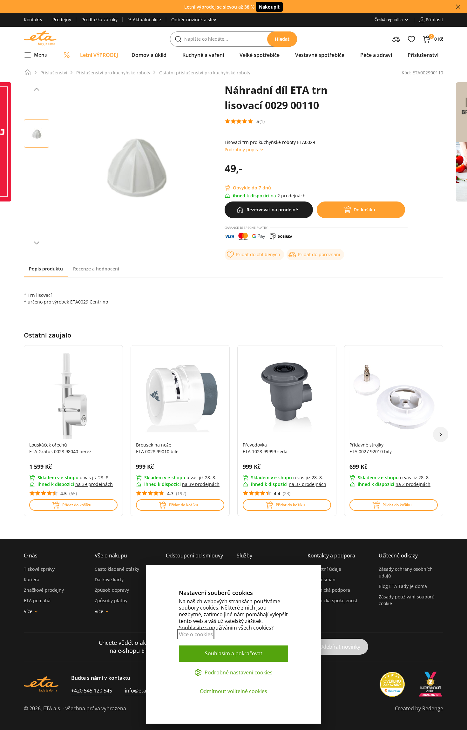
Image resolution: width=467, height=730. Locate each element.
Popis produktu (46, 269)
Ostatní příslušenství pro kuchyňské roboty (204, 73)
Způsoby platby (111, 600)
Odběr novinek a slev (193, 20)
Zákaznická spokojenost (332, 600)
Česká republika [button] (389, 19)
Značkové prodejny (44, 590)
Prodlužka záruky (99, 20)
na (94, 484)
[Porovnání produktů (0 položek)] (396, 39)
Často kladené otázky (117, 569)
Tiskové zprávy (39, 569)
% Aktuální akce (144, 20)
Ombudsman (321, 579)
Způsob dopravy (112, 590)
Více (28, 611)
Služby (244, 555)
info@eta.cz (138, 690)
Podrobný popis (241, 150)
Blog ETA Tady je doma (403, 586)
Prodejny (61, 20)
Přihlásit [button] (434, 20)
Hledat (282, 39)
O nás (30, 555)
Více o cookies (196, 634)
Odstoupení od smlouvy (194, 555)
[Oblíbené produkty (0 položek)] (411, 39)
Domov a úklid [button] (149, 54)
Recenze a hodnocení (96, 269)
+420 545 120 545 (91, 690)
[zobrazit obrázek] (36, 89)
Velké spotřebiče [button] (260, 54)
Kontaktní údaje (324, 569)
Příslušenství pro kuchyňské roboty (113, 73)
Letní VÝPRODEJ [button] (99, 54)
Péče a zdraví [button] (376, 54)
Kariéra (31, 579)
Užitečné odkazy (398, 555)
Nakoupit (269, 7)
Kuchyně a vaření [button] (203, 54)
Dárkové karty (109, 579)
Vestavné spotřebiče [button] (319, 54)
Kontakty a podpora (331, 555)
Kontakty (33, 20)
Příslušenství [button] (423, 54)
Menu (41, 54)
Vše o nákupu (111, 555)
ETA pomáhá (37, 600)
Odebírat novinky (339, 646)
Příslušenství (53, 73)
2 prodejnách (291, 196)
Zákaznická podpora (329, 590)
